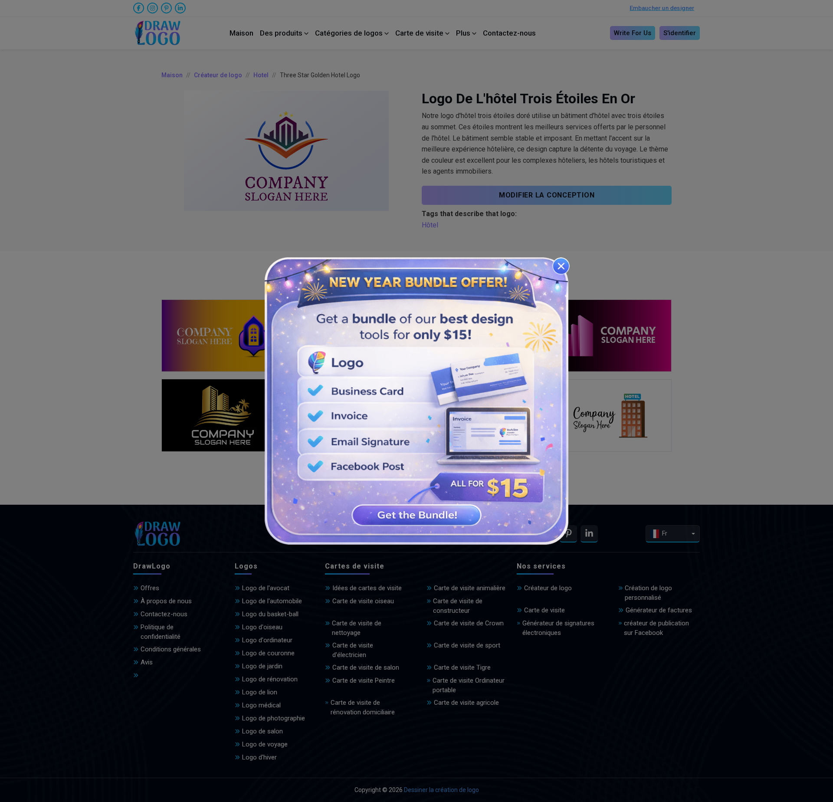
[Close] (561, 266)
